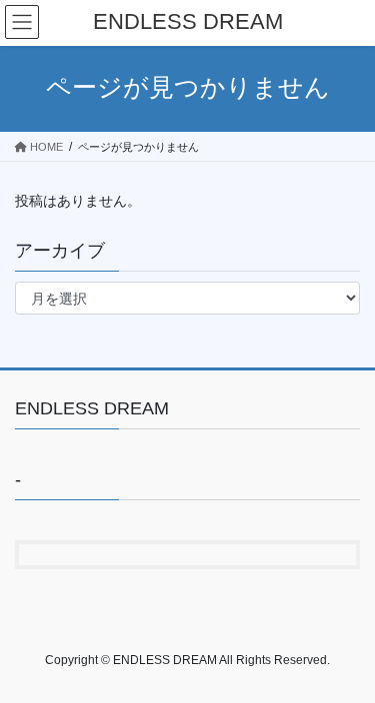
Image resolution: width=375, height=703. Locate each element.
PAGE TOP (346, 664)
